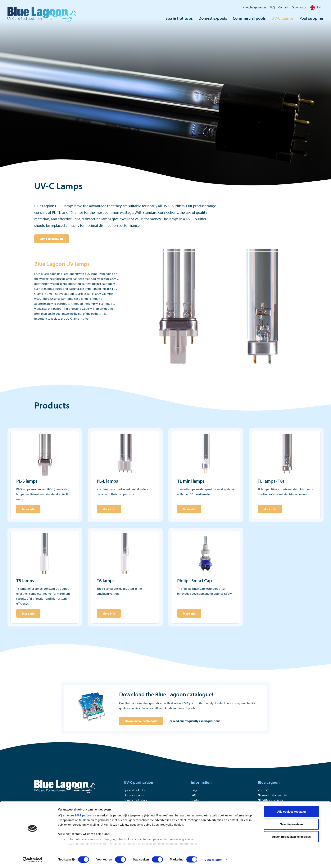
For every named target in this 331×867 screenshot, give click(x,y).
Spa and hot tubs (134, 790)
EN (319, 7)
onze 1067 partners (80, 815)
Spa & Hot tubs (179, 18)
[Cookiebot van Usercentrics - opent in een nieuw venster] (32, 859)
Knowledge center (254, 7)
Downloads (299, 7)
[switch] (120, 859)
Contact (283, 7)
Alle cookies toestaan (291, 811)
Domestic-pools (212, 18)
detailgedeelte (193, 849)
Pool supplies (311, 18)
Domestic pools (133, 795)
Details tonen (213, 859)
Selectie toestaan (291, 824)
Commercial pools (249, 18)
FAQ (272, 7)
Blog (194, 790)
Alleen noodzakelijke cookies (291, 836)
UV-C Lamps (282, 18)
